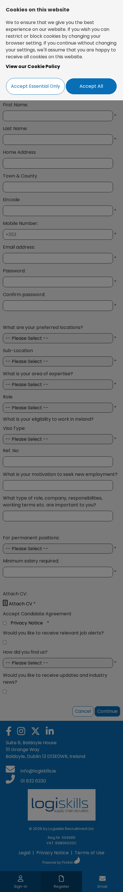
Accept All (91, 86)
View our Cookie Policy (33, 66)
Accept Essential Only (35, 86)
